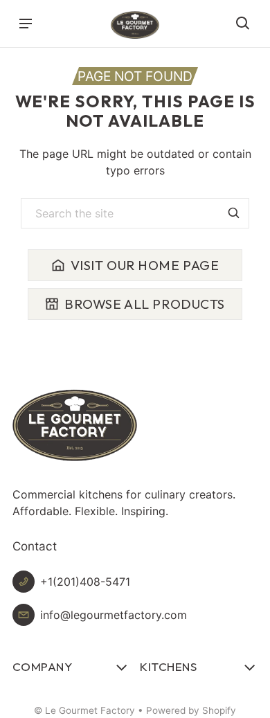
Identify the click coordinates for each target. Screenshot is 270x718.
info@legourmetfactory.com (113, 615)
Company (42, 666)
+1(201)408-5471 (85, 582)
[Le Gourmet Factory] (135, 25)
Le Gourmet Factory (90, 710)
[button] (243, 23)
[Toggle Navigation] (25, 23)
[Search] (234, 213)
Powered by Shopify (191, 710)
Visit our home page (145, 265)
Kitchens (168, 666)
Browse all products (144, 304)
